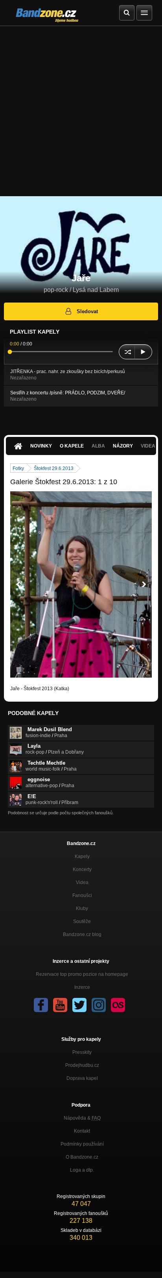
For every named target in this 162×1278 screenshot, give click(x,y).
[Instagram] (99, 1005)
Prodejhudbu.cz (82, 1065)
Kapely (82, 856)
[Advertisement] (81, 111)
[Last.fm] (118, 1005)
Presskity (82, 1052)
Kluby (82, 908)
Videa (82, 882)
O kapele (72, 446)
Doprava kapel (82, 1078)
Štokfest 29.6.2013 (54, 468)
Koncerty (82, 869)
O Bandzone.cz (82, 1157)
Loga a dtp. (82, 1170)
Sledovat (87, 311)
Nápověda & (82, 1118)
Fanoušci (82, 895)
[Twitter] (79, 1005)
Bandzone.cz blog (82, 934)
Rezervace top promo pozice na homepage (82, 974)
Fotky (18, 468)
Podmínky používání (82, 1144)
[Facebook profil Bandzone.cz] (41, 1005)
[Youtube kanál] (60, 1005)
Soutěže (82, 921)
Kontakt (82, 1131)
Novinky (41, 446)
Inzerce (82, 987)
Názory (123, 446)
